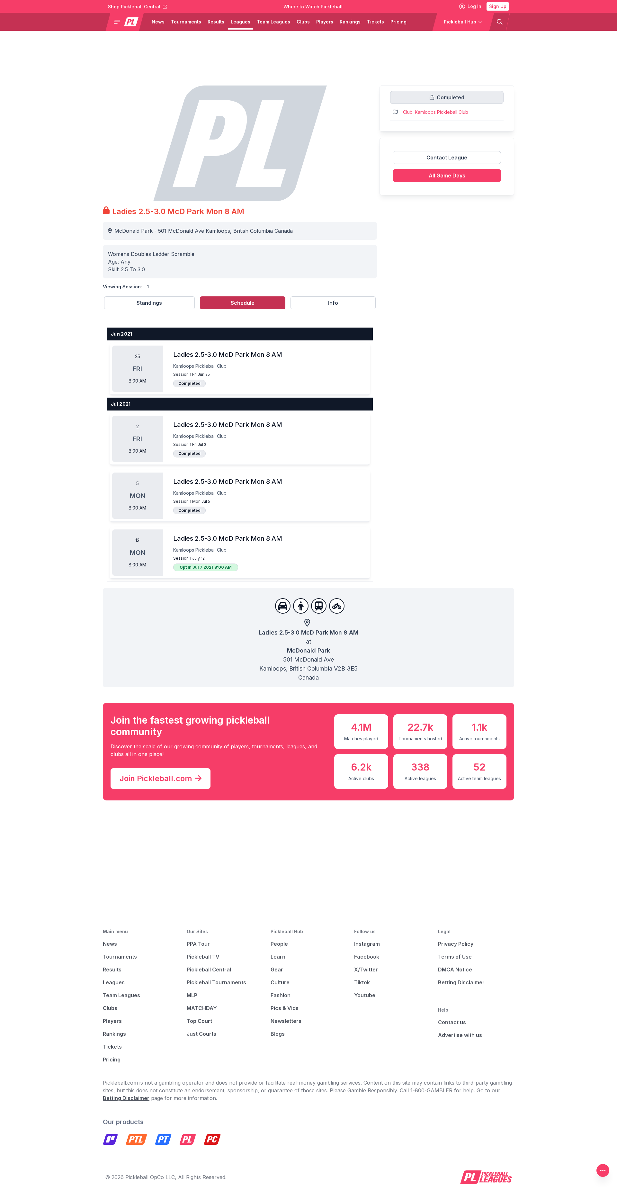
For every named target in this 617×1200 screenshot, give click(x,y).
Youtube (364, 995)
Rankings (350, 21)
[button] (127, 21)
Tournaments (186, 21)
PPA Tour (198, 944)
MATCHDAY (202, 1008)
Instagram (367, 944)
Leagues (240, 21)
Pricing (398, 21)
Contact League (446, 157)
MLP (192, 995)
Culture (280, 982)
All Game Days (447, 175)
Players (324, 21)
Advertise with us (460, 1035)
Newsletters (286, 1021)
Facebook (366, 956)
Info (333, 303)
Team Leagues (273, 21)
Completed (189, 383)
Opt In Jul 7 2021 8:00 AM (206, 567)
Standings (149, 303)
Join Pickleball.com (156, 778)
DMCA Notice (455, 969)
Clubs (303, 21)
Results (216, 21)
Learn (278, 956)
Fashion (281, 995)
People (279, 944)
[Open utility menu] (602, 1170)
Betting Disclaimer (461, 982)
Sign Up (497, 6)
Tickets (375, 21)
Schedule (243, 303)
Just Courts (201, 1034)
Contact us (452, 1022)
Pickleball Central (209, 969)
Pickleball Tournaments (216, 982)
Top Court (199, 1021)
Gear (277, 969)
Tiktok (362, 982)
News (158, 21)
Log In (474, 6)
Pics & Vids (285, 1008)
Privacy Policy (455, 944)
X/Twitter (366, 969)
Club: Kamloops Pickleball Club (435, 112)
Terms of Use (455, 956)
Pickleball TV (203, 956)
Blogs (278, 1034)
